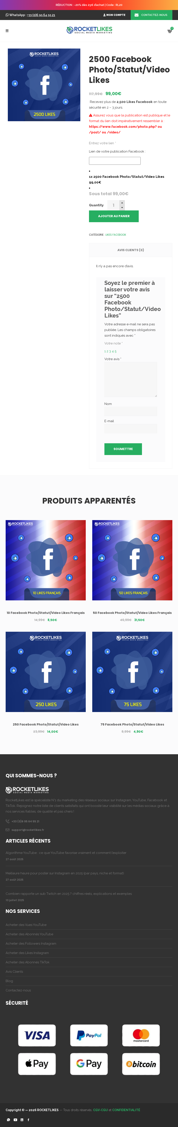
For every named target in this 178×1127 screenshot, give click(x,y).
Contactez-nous (18, 990)
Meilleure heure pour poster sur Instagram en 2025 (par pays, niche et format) (65, 873)
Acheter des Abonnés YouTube (29, 934)
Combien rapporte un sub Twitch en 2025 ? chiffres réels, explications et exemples (69, 894)
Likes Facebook (115, 235)
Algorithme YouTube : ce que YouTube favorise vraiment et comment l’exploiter (66, 853)
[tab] (131, 250)
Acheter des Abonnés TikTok (27, 962)
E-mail (109, 421)
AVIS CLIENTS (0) (130, 250)
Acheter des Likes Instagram (27, 953)
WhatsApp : (32, 15)
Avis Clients (14, 972)
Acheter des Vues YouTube (26, 925)
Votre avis (112, 359)
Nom (108, 404)
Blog (9, 981)
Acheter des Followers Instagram (31, 944)
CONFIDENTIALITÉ (126, 1110)
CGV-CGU (100, 1110)
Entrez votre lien (102, 143)
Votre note (113, 343)
